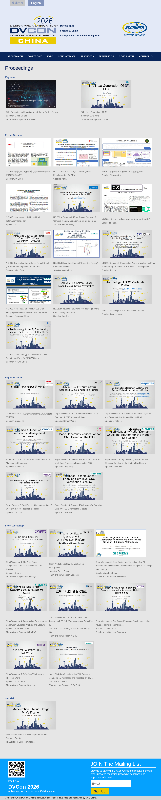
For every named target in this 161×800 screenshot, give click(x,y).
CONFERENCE (35, 56)
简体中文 (18, 3)
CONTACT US (146, 56)
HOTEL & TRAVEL (67, 56)
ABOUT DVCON (15, 56)
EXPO (50, 56)
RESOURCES (87, 56)
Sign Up (99, 791)
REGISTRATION (106, 56)
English (36, 3)
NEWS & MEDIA (126, 56)
